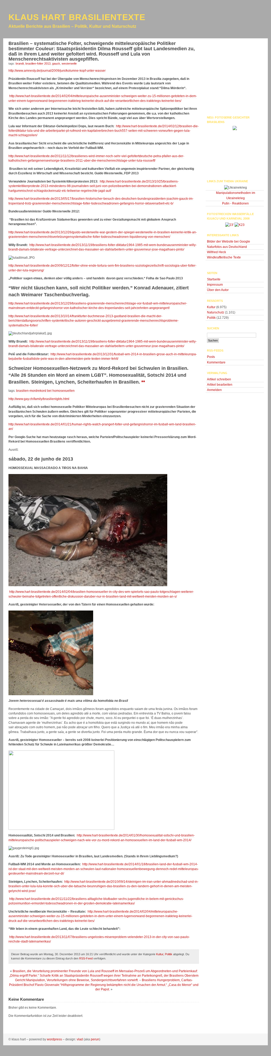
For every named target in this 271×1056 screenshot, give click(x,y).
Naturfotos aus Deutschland (227, 247)
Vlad (80, 1039)
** (143, 382)
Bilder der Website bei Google (228, 241)
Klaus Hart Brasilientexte (76, 17)
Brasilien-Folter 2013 (38, 63)
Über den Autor (218, 290)
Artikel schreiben (219, 379)
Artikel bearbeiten (219, 384)
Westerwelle (69, 63)
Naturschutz (215, 312)
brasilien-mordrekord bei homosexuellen (45, 391)
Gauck (56, 63)
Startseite (213, 279)
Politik (168, 954)
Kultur (159, 954)
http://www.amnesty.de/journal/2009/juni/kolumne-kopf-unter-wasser (57, 70)
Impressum (215, 284)
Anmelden (214, 390)
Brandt (20, 63)
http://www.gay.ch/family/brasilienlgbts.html (38, 399)
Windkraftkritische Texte (224, 257)
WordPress (54, 1039)
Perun (95, 1039)
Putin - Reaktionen (235, 203)
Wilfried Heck (216, 252)
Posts (211, 357)
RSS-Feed (86, 958)
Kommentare (216, 362)
